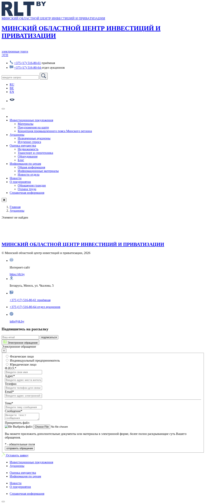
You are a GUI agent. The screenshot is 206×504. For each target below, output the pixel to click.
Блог (21, 160)
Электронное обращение (22, 342)
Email (9, 391)
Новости (16, 178)
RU (12, 84)
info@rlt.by (17, 321)
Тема (9, 403)
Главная (15, 207)
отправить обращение (19, 448)
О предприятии (20, 182)
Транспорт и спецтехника (35, 153)
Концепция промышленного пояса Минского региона (55, 131)
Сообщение (13, 411)
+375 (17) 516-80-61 (27, 63)
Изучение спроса (29, 142)
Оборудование (28, 156)
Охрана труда (27, 189)
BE (12, 88)
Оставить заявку (17, 455)
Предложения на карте (33, 127)
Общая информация (31, 167)
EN (12, 91)
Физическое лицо (21, 356)
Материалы (25, 123)
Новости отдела (28, 174)
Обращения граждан (32, 185)
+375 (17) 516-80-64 (28, 67)
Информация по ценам (25, 163)
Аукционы (17, 134)
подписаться (49, 337)
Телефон (10, 384)
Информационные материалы (38, 171)
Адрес (10, 376)
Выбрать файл (22, 426)
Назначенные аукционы (34, 138)
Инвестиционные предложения (31, 120)
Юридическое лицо (22, 364)
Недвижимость (28, 149)
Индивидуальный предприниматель (34, 360)
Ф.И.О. (10, 368)
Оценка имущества (23, 145)
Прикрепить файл (17, 422)
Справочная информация (27, 192)
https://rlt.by (17, 274)
